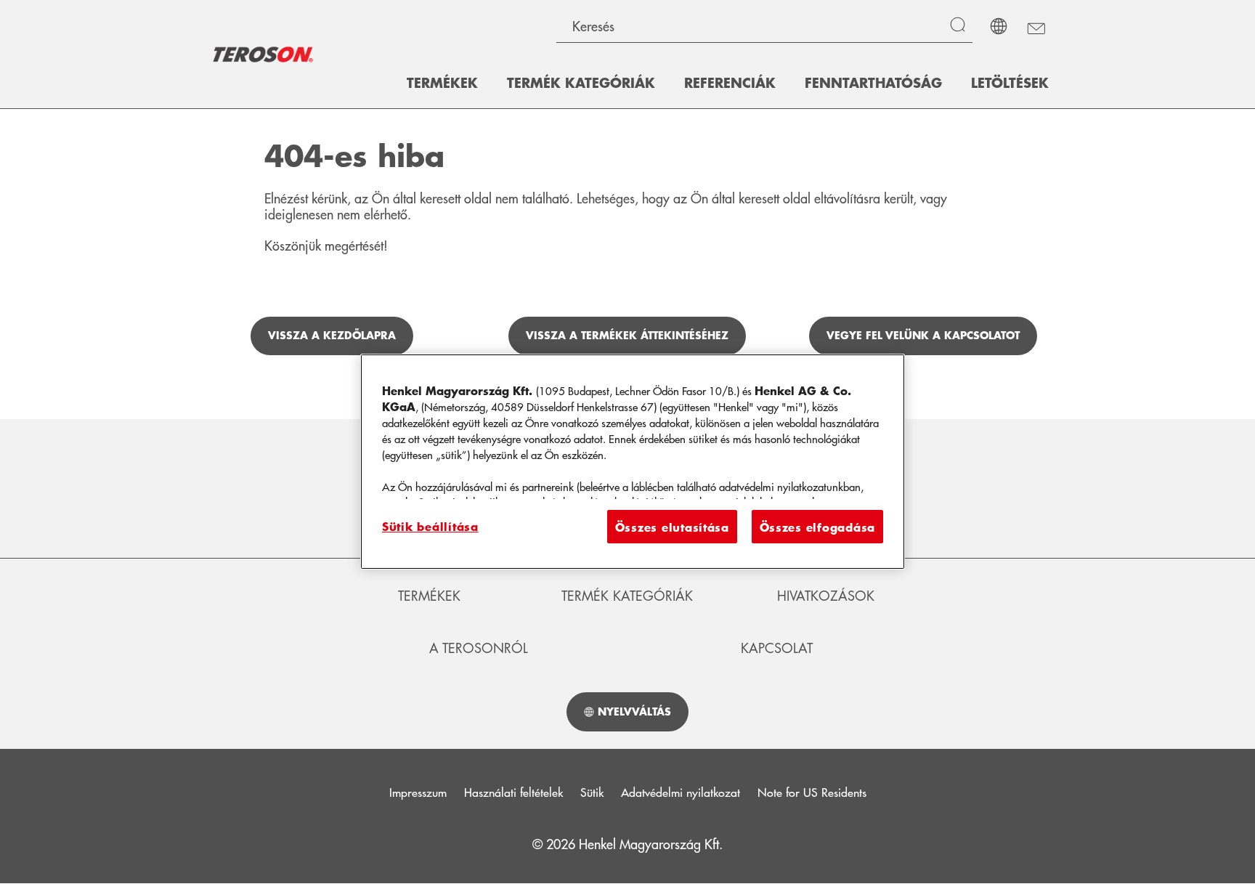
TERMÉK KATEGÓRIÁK (627, 595)
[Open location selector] (998, 26)
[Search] (961, 26)
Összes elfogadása (817, 526)
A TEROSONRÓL (478, 648)
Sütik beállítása (430, 526)
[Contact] (1035, 26)
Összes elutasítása (672, 526)
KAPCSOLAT (777, 648)
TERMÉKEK (429, 595)
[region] (632, 461)
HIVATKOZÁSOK (825, 595)
